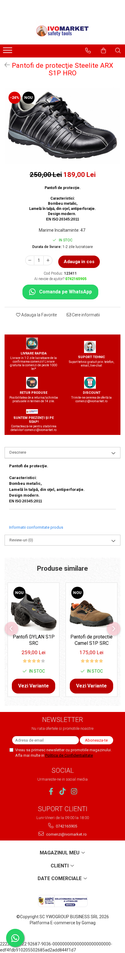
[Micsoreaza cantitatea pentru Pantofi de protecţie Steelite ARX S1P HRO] (29, 260)
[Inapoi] (4, 65)
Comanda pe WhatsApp (65, 292)
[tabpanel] (62, 126)
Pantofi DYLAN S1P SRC (34, 640)
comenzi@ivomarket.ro (66, 834)
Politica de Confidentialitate (69, 755)
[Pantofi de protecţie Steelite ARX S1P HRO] (62, 126)
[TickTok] (62, 791)
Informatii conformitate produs (36, 527)
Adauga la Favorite (38, 314)
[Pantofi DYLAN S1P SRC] (33, 607)
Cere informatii (85, 314)
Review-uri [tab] (21, 540)
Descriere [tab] (17, 452)
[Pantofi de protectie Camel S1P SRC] (91, 607)
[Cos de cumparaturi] (103, 50)
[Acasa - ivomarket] (62, 30)
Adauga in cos (79, 261)
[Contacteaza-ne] (88, 50)
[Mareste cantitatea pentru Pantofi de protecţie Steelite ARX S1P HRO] (47, 260)
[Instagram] (74, 791)
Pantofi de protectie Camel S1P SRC (91, 640)
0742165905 (66, 826)
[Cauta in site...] (118, 50)
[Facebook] (51, 791)
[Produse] (8, 52)
